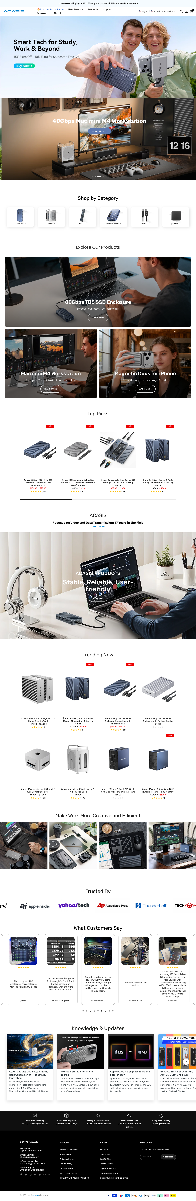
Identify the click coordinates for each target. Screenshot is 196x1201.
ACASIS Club (105, 1159)
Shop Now (98, 598)
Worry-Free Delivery (69, 1173)
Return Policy (66, 1163)
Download (43, 13)
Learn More (98, 526)
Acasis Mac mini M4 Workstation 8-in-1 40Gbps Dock (78, 790)
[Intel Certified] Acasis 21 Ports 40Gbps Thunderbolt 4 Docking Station (158, 483)
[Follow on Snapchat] (40, 1174)
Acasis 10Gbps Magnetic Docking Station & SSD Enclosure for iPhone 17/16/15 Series (78, 483)
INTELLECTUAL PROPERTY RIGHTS (74, 1178)
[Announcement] (99, 3)
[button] (157, 11)
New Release (75, 9)
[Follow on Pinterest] (35, 1174)
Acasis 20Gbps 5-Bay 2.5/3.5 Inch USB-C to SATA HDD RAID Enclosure (118, 790)
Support (108, 9)
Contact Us (105, 1154)
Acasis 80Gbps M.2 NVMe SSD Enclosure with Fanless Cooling (158, 719)
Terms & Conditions (69, 1149)
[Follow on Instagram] (30, 1174)
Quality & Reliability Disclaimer (114, 1178)
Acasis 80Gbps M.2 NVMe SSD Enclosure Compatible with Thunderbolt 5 (38, 483)
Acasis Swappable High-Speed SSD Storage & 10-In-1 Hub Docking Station (118, 483)
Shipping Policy (67, 1159)
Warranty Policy (67, 1168)
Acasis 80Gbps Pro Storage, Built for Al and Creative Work (38, 719)
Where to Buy (106, 1163)
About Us (104, 1149)
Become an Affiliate (109, 1173)
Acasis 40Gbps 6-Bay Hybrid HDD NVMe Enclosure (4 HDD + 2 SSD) (158, 790)
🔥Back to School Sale (50, 9)
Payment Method (108, 1168)
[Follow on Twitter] (26, 1174)
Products (93, 9)
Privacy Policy (66, 1154)
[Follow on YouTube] (44, 1174)
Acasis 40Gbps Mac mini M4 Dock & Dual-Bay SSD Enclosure (38, 790)
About (57, 13)
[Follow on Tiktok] (49, 1174)
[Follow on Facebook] (21, 1174)
